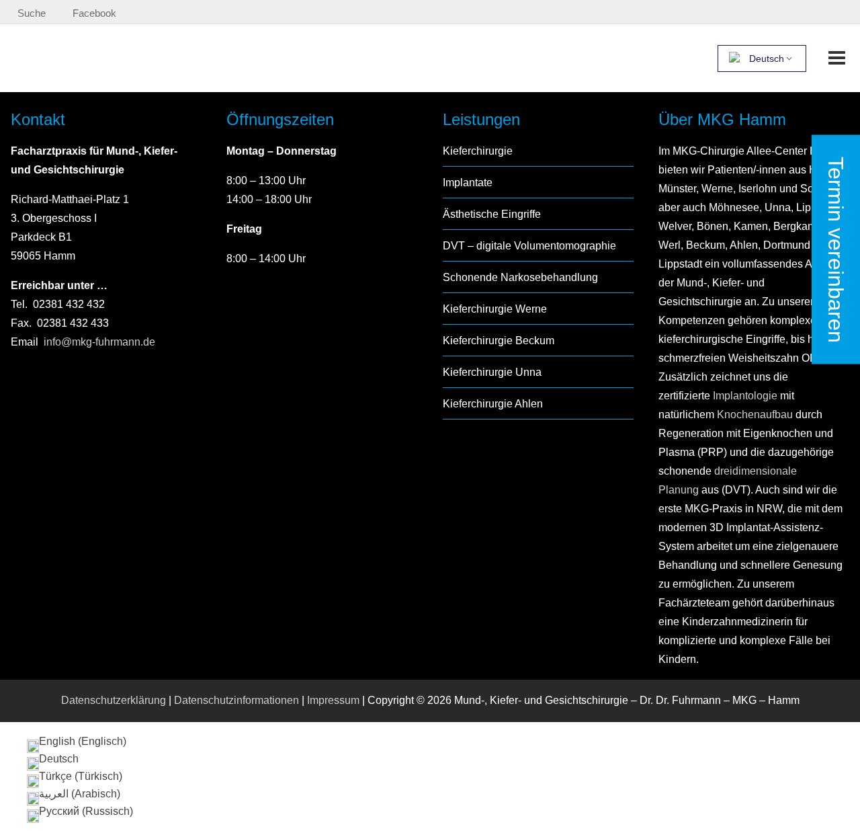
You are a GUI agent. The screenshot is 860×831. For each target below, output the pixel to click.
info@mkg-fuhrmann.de (99, 342)
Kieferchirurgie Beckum (498, 340)
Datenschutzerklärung (113, 700)
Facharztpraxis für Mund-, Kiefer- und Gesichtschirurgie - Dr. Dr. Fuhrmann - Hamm (172, 57)
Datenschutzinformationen (236, 700)
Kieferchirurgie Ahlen (493, 403)
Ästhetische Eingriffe (492, 214)
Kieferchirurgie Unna (492, 372)
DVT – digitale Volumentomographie (529, 245)
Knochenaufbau (755, 414)
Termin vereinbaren (836, 249)
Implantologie (743, 395)
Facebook (94, 13)
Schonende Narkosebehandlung (520, 277)
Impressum (333, 700)
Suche (31, 13)
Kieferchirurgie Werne (495, 309)
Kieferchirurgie (478, 151)
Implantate (467, 182)
